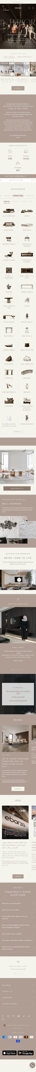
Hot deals (9, 57)
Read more (13, 781)
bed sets (6, 755)
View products (17, 488)
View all (18, 88)
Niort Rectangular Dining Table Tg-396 (7, 79)
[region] (18, 26)
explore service (18, 40)
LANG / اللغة (17, 1028)
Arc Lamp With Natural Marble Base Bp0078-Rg (22, 79)
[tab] (7, 195)
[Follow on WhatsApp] (3, 1019)
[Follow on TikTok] (24, 1016)
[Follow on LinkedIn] (29, 1016)
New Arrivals (25, 57)
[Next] (31, 467)
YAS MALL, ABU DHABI (18, 697)
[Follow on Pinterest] (13, 1016)
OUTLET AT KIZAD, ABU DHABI (18, 700)
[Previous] (3, 467)
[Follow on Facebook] (3, 1016)
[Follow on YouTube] (19, 1016)
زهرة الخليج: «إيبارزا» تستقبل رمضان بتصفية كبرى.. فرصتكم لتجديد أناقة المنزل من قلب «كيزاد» (14, 845)
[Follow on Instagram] (8, 1016)
